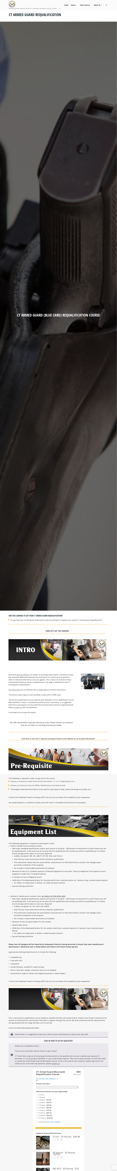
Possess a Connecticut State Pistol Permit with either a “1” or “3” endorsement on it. (43, 781)
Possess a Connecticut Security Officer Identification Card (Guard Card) (38, 785)
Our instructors (14, 690)
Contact (12, 981)
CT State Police (42, 690)
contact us (18, 707)
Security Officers (22, 675)
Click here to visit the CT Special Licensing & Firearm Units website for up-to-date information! (58, 739)
